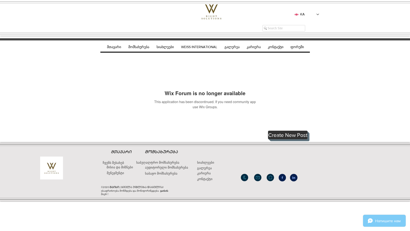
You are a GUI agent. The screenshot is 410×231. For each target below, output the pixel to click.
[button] (288, 135)
